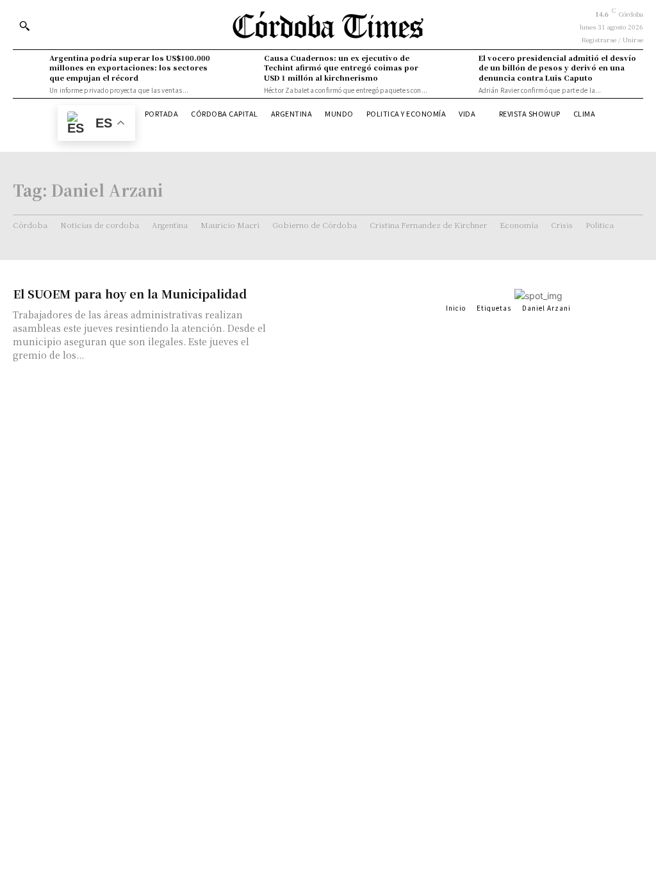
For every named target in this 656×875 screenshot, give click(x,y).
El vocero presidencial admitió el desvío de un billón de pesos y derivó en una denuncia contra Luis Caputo (557, 68)
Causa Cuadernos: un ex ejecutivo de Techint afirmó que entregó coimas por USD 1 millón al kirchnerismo (341, 68)
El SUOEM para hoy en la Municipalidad (130, 293)
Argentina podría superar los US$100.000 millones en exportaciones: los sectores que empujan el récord (129, 68)
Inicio (456, 308)
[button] (24, 25)
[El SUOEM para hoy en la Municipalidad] (359, 322)
